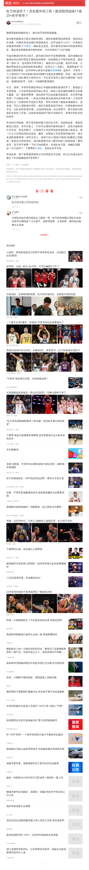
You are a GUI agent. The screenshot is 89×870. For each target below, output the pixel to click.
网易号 (16, 3)
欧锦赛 (53, 70)
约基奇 (27, 46)
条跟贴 (44, 234)
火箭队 (38, 148)
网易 (8, 3)
